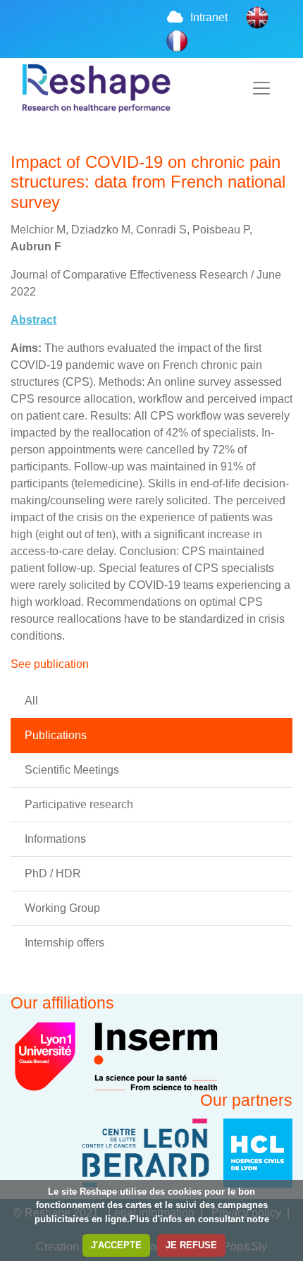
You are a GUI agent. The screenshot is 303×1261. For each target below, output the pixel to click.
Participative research (79, 804)
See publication (50, 664)
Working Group (62, 908)
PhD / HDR (53, 873)
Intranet (209, 17)
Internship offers (64, 943)
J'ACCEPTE (116, 1245)
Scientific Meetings (72, 770)
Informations (55, 839)
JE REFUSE (191, 1245)
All (31, 701)
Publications (56, 735)
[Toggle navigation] (261, 88)
